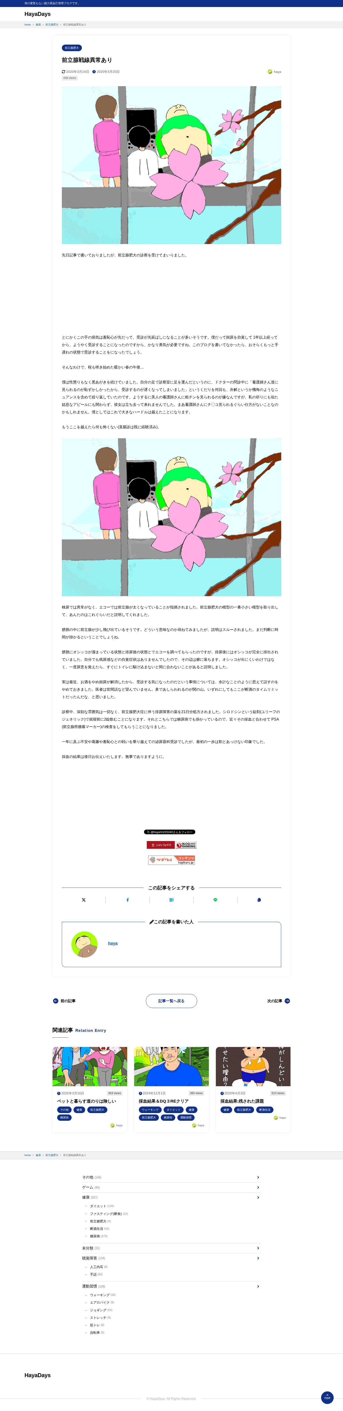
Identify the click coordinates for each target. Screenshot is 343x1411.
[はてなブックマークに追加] (171, 900)
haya (113, 943)
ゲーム (91, 1187)
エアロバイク (102, 1302)
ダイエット (102, 1206)
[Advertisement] (171, 293)
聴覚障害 (93, 1258)
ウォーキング (103, 1295)
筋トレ (97, 1325)
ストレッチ (100, 1317)
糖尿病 (99, 1236)
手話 (96, 1274)
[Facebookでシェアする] (127, 900)
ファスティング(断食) (109, 1214)
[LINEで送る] (215, 900)
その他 (91, 1177)
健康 (90, 1197)
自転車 (97, 1332)
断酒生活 (99, 1229)
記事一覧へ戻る (171, 1001)
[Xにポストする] (83, 900)
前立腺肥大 (72, 48)
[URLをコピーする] (259, 900)
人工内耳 (99, 1267)
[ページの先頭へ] (327, 1397)
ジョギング (101, 1310)
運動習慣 (93, 1286)
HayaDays (37, 14)
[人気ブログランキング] (186, 845)
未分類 (91, 1248)
